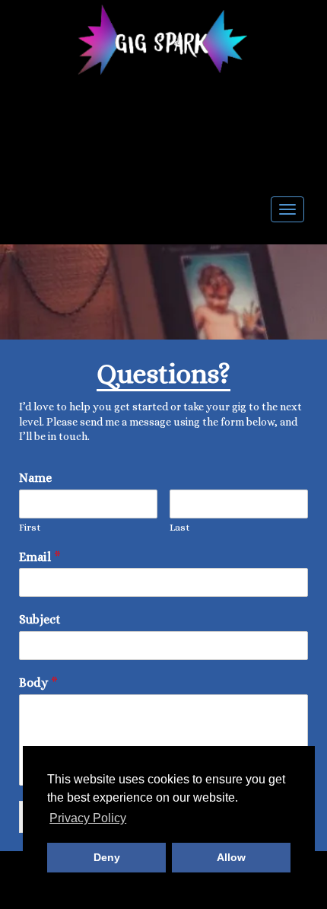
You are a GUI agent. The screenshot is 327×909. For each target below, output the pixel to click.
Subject (40, 619)
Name (35, 477)
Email (40, 557)
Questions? (163, 373)
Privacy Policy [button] (87, 818)
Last (180, 527)
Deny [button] (107, 857)
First (30, 527)
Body (38, 682)
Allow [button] (231, 857)
